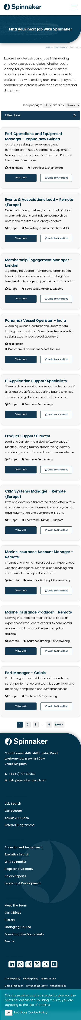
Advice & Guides (17, 818)
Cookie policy (12, 978)
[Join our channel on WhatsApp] (20, 964)
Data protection (14, 985)
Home (49, 47)
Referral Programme (19, 825)
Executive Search (17, 854)
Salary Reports (15, 876)
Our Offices (13, 913)
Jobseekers (60, 47)
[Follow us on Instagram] (28, 964)
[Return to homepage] (22, 8)
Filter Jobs (12, 115)
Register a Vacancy (19, 869)
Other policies (58, 985)
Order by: (59, 105)
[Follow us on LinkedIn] (11, 964)
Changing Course (18, 927)
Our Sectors (13, 811)
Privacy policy (30, 978)
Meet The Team (16, 905)
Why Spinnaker (15, 862)
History (10, 920)
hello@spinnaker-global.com (28, 780)
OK (8, 1012)
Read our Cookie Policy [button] (30, 1012)
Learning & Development (23, 883)
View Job (21, 177)
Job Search (13, 804)
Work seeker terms (37, 985)
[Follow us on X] (37, 964)
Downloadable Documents (24, 934)
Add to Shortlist (58, 178)
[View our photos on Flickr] (54, 964)
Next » (59, 724)
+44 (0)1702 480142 (21, 774)
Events (10, 941)
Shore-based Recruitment (24, 847)
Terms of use (48, 978)
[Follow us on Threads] (45, 964)
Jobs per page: (33, 105)
